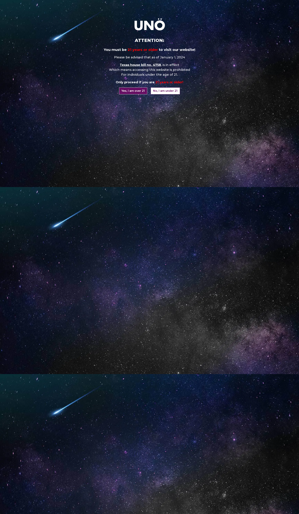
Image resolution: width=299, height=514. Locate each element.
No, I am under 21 (165, 90)
